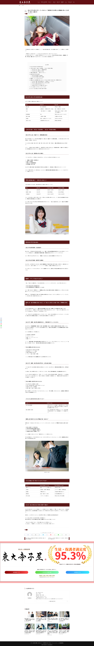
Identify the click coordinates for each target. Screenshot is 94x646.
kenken (29, 597)
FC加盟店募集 (61, 642)
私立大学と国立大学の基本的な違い (37, 66)
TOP (31, 642)
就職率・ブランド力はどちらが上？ (37, 78)
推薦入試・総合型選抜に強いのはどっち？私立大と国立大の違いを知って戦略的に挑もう (46, 80)
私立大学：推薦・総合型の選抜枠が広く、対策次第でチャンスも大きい (43, 81)
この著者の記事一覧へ (52, 601)
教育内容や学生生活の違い (35, 74)
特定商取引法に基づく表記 (47, 642)
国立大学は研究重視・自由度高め (37, 75)
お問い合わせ (40, 642)
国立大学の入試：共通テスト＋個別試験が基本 (39, 69)
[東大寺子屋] (25, 2)
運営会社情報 (35, 642)
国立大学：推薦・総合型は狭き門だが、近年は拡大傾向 (40, 82)
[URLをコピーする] (66, 535)
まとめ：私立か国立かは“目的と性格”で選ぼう (39, 88)
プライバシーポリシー (55, 642)
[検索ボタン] (74, 2)
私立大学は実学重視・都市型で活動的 (38, 76)
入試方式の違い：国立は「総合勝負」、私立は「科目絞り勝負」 (42, 68)
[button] (28, 535)
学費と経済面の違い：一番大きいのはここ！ (38, 72)
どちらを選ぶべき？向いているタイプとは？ (38, 86)
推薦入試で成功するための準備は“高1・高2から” (39, 85)
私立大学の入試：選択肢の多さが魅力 (38, 71)
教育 (26, 13)
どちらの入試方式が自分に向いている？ (38, 83)
